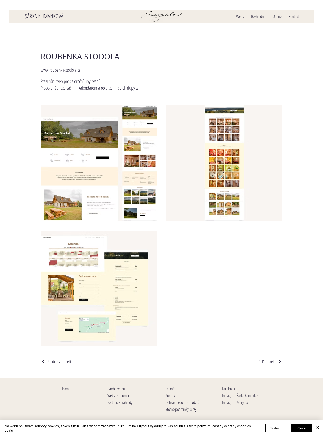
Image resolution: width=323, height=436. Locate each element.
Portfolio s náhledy (119, 402)
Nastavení (276, 428)
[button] (240, 16)
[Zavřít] (317, 428)
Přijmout (301, 428)
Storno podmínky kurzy (181, 409)
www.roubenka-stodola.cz (60, 70)
